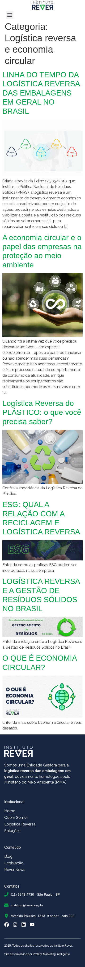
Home (9, 811)
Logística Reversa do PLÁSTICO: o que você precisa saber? (41, 412)
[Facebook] (6, 924)
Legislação (13, 863)
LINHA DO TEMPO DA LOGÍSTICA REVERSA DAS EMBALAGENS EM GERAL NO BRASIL (41, 92)
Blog (8, 856)
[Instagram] (15, 924)
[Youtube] (32, 924)
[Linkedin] (23, 924)
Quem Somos (16, 817)
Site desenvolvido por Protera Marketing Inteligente (37, 954)
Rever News (14, 869)
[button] (9, 15)
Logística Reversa (19, 824)
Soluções (12, 831)
